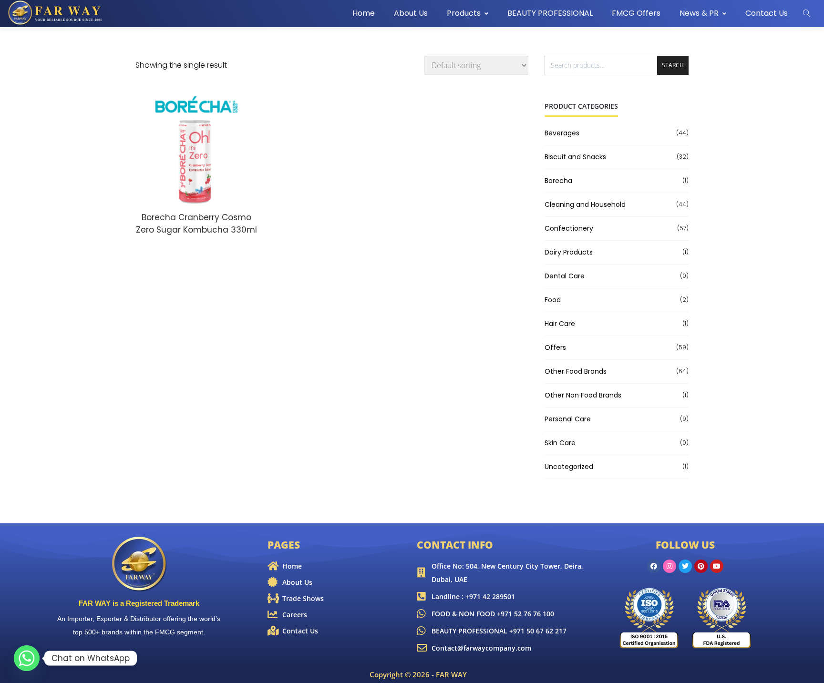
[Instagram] (669, 566)
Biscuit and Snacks (575, 157)
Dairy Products (569, 252)
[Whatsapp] (27, 658)
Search (673, 65)
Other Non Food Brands (583, 395)
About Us (411, 13)
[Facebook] (653, 566)
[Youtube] (716, 566)
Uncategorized (569, 466)
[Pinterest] (701, 566)
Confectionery (569, 228)
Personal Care (568, 419)
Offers (555, 347)
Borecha (558, 180)
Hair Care (560, 323)
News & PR (699, 13)
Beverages (562, 133)
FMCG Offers (636, 13)
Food (553, 300)
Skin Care (560, 443)
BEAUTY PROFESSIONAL (550, 13)
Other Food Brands (576, 371)
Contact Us (766, 13)
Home (363, 13)
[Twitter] (685, 566)
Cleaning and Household (585, 204)
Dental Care (565, 276)
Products (464, 13)
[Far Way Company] (56, 13)
